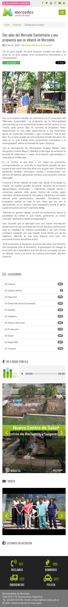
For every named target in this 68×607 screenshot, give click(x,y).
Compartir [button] (12, 62)
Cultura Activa (34, 290)
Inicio (7, 25)
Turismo (34, 348)
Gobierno (34, 316)
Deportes (34, 297)
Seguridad (34, 342)
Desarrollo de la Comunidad (38, 45)
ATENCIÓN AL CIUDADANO (17, 3)
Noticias (17, 25)
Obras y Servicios (34, 323)
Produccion (34, 329)
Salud (34, 335)
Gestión (34, 310)
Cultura (34, 284)
